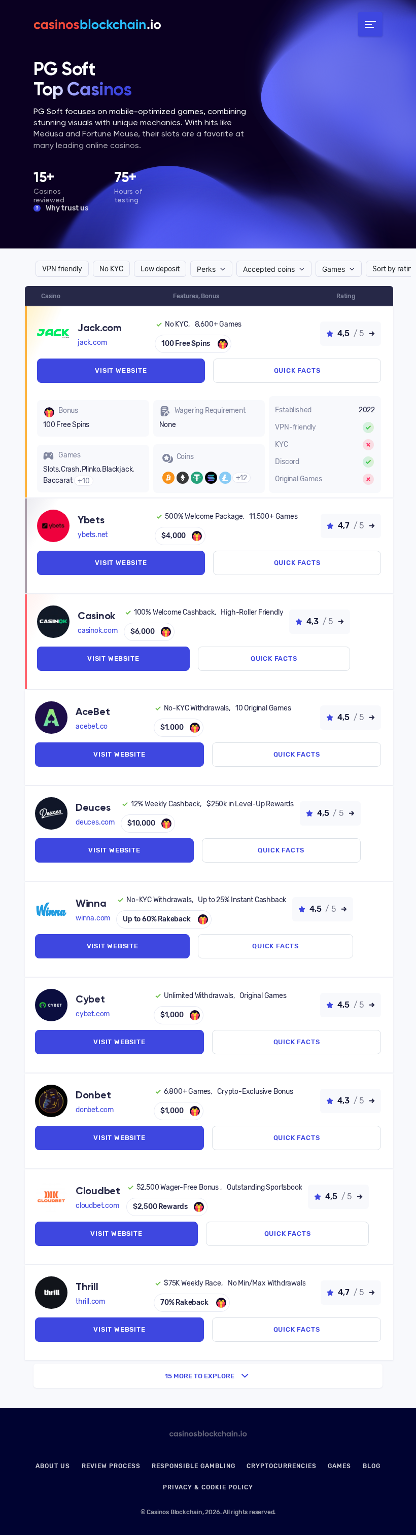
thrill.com (90, 1301)
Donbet (93, 1095)
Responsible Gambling (193, 1466)
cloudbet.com (97, 1205)
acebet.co (92, 726)
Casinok (96, 616)
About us (53, 1466)
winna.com (93, 918)
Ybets (91, 520)
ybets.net (93, 534)
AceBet (93, 711)
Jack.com (100, 328)
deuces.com (95, 822)
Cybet (90, 999)
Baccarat (57, 480)
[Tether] (197, 478)
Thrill (87, 1286)
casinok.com (98, 630)
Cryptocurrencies (282, 1466)
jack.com (92, 342)
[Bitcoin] (168, 478)
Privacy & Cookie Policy (208, 1487)
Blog (371, 1466)
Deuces (93, 807)
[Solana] (211, 478)
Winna (91, 903)
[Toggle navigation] (370, 24)
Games (339, 1466)
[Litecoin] (225, 478)
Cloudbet (98, 1191)
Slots (51, 469)
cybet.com (93, 1014)
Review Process (111, 1466)
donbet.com (95, 1109)
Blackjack (117, 469)
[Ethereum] (183, 478)
